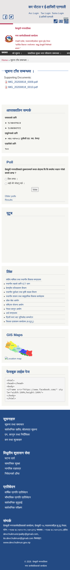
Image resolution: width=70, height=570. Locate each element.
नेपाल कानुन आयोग (13, 309)
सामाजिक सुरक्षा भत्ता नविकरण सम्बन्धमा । (42, 53)
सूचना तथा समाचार (14, 424)
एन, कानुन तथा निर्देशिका (17, 434)
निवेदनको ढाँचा (12, 473)
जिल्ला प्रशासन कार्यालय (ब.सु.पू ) (20, 321)
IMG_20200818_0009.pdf (23, 82)
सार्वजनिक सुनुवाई (13, 502)
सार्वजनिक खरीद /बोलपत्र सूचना (21, 429)
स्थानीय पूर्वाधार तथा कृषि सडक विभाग (21, 292)
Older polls (10, 196)
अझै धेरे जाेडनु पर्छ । (16, 183)
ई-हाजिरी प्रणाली (46, 16)
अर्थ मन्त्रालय (11, 313)
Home (5, 60)
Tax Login (46, 13)
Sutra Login (58, 13)
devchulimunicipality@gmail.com (20, 534)
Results (9, 199)
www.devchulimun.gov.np (16, 542)
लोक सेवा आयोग (12, 300)
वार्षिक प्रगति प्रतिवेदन (16, 492)
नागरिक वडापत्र (13, 468)
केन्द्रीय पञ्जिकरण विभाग (16, 288)
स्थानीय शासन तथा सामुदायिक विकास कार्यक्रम (25, 296)
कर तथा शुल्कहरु (13, 439)
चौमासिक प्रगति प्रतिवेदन (18, 497)
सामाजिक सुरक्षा (12, 463)
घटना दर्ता (10, 458)
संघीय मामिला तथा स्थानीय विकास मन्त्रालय (23, 279)
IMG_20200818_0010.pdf (23, 87)
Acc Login (34, 13)
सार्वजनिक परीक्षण (13, 507)
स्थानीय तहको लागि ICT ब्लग (18, 283)
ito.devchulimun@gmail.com (18, 538)
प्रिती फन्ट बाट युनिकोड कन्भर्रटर (19, 317)
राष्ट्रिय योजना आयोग (14, 304)
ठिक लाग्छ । (13, 178)
